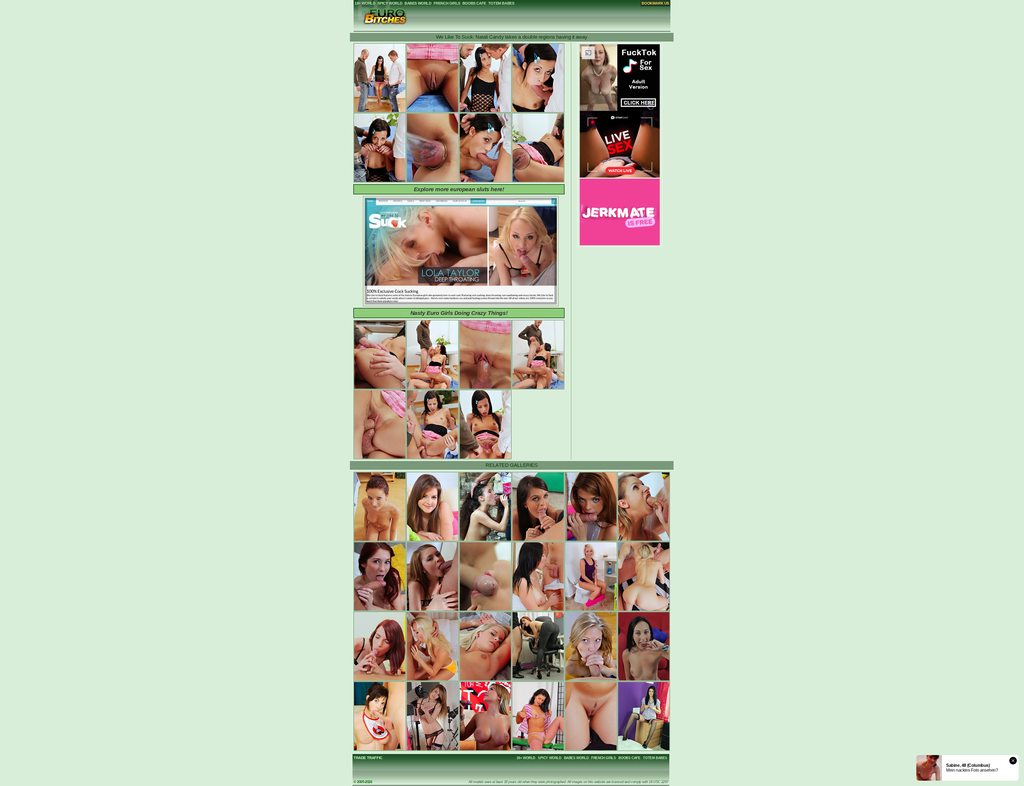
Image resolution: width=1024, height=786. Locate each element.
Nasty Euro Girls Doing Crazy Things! (459, 313)
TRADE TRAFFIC (368, 758)
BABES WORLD (576, 758)
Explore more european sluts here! (459, 189)
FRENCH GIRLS (603, 758)
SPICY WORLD (549, 758)
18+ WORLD (526, 758)
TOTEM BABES (655, 758)
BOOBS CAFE (629, 758)
